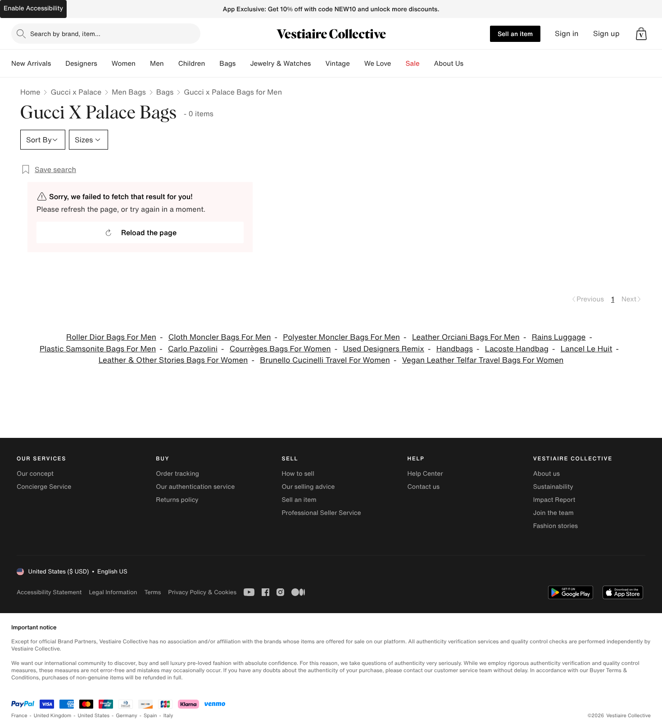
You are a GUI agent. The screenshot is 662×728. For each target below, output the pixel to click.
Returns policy (177, 500)
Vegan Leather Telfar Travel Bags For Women (483, 360)
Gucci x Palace (75, 91)
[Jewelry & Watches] (318, 63)
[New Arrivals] (58, 63)
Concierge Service (44, 486)
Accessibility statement (49, 592)
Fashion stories (555, 526)
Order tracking (177, 473)
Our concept (35, 473)
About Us (448, 63)
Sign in (567, 33)
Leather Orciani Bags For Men (466, 337)
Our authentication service (195, 486)
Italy (168, 715)
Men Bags (129, 91)
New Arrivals (31, 63)
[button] (641, 33)
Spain (150, 715)
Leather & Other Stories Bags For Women (173, 360)
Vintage (337, 63)
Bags (164, 91)
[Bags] (242, 63)
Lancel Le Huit (586, 349)
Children (191, 63)
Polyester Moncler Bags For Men (341, 337)
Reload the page (149, 232)
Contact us (424, 486)
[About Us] (470, 63)
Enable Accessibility (33, 8)
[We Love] (398, 63)
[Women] (142, 63)
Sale (413, 63)
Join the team (553, 513)
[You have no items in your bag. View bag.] (641, 33)
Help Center (425, 473)
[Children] (212, 63)
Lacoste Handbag (517, 349)
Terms (152, 592)
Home (30, 91)
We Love (377, 63)
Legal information (113, 592)
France (19, 715)
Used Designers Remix (383, 349)
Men (157, 63)
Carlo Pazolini (193, 349)
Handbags (454, 349)
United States (94, 715)
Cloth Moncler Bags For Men (219, 337)
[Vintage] (357, 63)
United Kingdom (53, 715)
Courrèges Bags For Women (280, 349)
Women (124, 63)
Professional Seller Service (321, 513)
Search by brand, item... (65, 33)
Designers (81, 63)
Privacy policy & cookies (202, 592)
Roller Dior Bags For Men (111, 337)
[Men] (171, 63)
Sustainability (553, 486)
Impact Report (554, 500)
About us (546, 473)
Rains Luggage (559, 337)
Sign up (606, 33)
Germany (126, 715)
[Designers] (104, 63)
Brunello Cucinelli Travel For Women (325, 360)
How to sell (297, 473)
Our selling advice (308, 486)
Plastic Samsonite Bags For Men (98, 349)
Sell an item (515, 33)
